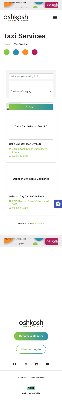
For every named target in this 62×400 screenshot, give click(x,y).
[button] (58, 204)
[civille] (31, 390)
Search (32, 107)
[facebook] (18, 364)
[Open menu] (54, 18)
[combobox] (31, 91)
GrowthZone (38, 223)
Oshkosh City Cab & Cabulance (26, 196)
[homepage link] (31, 323)
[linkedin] (40, 364)
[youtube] (47, 364)
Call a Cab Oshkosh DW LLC (25, 144)
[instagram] (29, 364)
